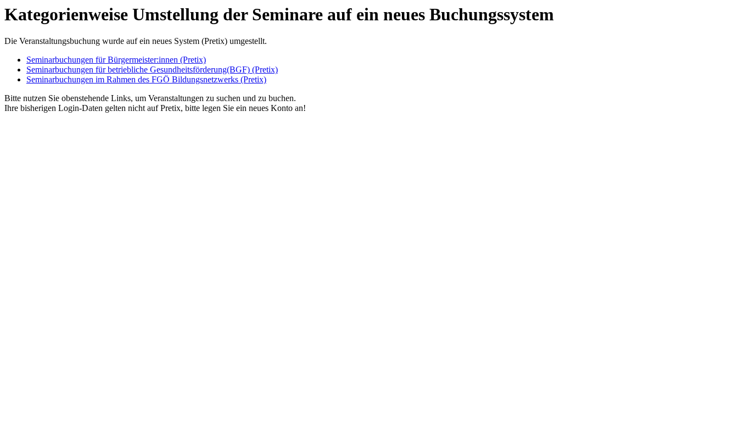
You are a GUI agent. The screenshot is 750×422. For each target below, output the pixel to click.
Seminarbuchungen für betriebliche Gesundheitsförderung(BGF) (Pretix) (152, 69)
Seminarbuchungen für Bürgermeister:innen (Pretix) (116, 59)
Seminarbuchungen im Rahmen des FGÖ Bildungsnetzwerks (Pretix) (146, 79)
